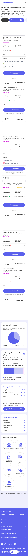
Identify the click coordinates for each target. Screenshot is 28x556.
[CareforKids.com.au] (14, 511)
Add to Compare (7, 82)
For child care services (9, 538)
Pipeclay (5, 430)
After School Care (20, 473)
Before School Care (8, 473)
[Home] (2, 493)
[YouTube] (9, 544)
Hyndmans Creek (7, 425)
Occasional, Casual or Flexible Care (20, 461)
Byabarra (5, 420)
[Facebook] (5, 544)
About (3, 514)
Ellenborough (6, 422)
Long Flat (5, 427)
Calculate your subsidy (15, 409)
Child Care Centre (8, 448)
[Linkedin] (2, 544)
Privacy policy (21, 548)
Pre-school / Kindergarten (9, 461)
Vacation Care (8, 486)
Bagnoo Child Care (10, 493)
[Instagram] (15, 544)
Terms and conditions (8, 548)
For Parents (5, 519)
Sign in (22, 514)
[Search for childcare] (22, 3)
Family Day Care (20, 448)
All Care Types (15, 20)
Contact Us (12, 514)
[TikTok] (12, 544)
